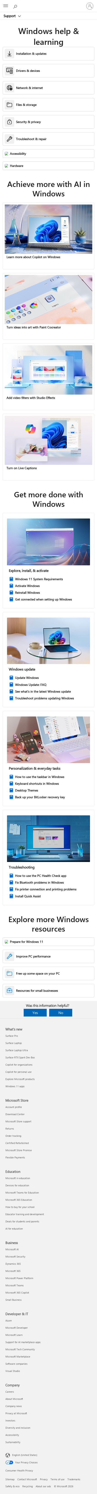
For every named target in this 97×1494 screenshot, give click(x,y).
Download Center (15, 1114)
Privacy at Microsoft (16, 1413)
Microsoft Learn (14, 1335)
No (60, 1012)
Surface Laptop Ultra (16, 1050)
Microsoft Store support (18, 1121)
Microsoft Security (15, 1256)
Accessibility (12, 1435)
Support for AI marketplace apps (23, 1342)
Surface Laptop (13, 1043)
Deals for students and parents (22, 1221)
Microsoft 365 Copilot (17, 1292)
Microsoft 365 (13, 1271)
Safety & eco (12, 1486)
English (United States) (24, 1455)
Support (10, 16)
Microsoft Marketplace (17, 1356)
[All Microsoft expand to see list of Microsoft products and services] (5, 6)
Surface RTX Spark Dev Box (20, 1057)
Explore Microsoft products (20, 1079)
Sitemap (9, 1479)
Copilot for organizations (18, 1064)
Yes (35, 1012)
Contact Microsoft (27, 1479)
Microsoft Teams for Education (22, 1192)
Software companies (16, 1363)
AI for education (14, 1228)
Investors (10, 1420)
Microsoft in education (17, 1178)
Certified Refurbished (17, 1143)
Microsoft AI (12, 1249)
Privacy (44, 1479)
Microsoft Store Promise (18, 1150)
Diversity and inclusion (17, 1427)
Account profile (13, 1107)
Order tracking (13, 1135)
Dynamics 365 (13, 1263)
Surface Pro (11, 1035)
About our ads (43, 1486)
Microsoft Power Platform (19, 1278)
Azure (8, 1320)
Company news (13, 1406)
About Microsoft (14, 1399)
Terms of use (58, 1479)
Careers (9, 1391)
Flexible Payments (15, 1157)
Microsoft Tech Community (20, 1349)
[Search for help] (16, 5)
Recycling (27, 1486)
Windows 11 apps (15, 1086)
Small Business (13, 1299)
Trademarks (73, 1479)
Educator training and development (24, 1214)
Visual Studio (12, 1371)
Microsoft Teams (14, 1285)
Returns (9, 1128)
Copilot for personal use (18, 1071)
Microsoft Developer (16, 1327)
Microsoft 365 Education (18, 1199)
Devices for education (17, 1185)
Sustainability (12, 1442)
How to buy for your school (20, 1207)
